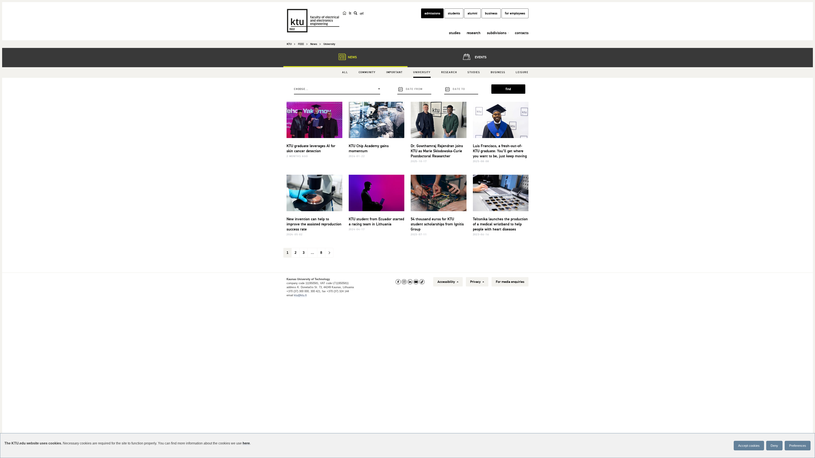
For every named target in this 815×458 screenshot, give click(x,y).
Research (449, 72)
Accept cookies (749, 445)
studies (454, 33)
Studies (474, 72)
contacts (521, 33)
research (474, 33)
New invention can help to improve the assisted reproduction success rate (314, 224)
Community (367, 72)
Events (480, 57)
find (508, 89)
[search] (355, 13)
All (345, 72)
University (422, 72)
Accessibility (446, 282)
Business (498, 72)
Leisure (522, 72)
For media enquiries (510, 282)
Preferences (797, 445)
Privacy (476, 282)
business (491, 13)
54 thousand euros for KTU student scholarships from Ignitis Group (437, 224)
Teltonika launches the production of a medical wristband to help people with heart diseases (500, 224)
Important (394, 72)
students (454, 13)
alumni (472, 13)
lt (350, 13)
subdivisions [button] (496, 33)
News (352, 57)
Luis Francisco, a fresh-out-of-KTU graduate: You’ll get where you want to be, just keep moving (500, 151)
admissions (432, 13)
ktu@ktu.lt (300, 295)
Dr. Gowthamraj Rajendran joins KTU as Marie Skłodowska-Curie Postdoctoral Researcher (437, 151)
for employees (515, 13)
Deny (774, 445)
